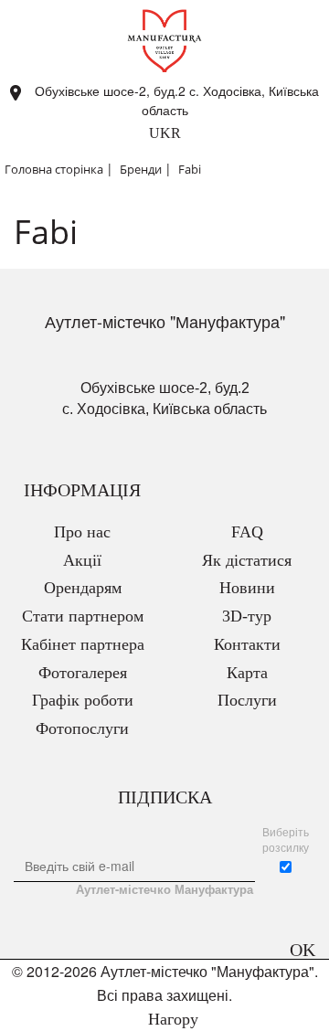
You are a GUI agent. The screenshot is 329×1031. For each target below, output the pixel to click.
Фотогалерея (82, 673)
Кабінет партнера (82, 644)
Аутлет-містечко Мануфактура (164, 889)
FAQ (247, 532)
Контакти (247, 644)
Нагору (170, 1019)
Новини (247, 588)
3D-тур (246, 616)
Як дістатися (247, 560)
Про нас (82, 532)
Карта (247, 673)
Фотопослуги (82, 728)
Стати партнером (82, 616)
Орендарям (83, 588)
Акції (82, 560)
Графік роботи (82, 700)
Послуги (247, 700)
